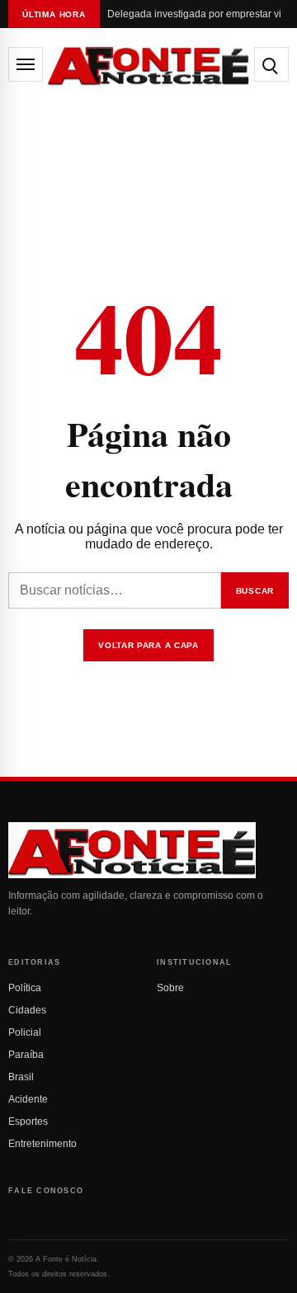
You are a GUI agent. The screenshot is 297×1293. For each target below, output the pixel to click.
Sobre (170, 988)
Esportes (28, 1121)
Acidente (28, 1099)
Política (24, 988)
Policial (24, 1032)
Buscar (255, 590)
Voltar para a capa (148, 645)
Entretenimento (42, 1144)
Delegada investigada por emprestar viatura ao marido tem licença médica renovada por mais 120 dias (194, 14)
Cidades (27, 1010)
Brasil (21, 1077)
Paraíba (26, 1054)
